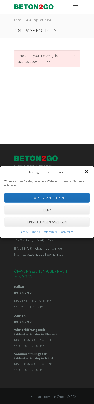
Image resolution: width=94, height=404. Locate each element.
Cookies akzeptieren (47, 198)
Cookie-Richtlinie (31, 232)
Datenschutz (50, 232)
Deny (47, 210)
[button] (87, 172)
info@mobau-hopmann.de (43, 248)
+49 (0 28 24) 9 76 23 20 (42, 240)
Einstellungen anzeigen (47, 222)
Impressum (66, 232)
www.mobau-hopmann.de (45, 254)
